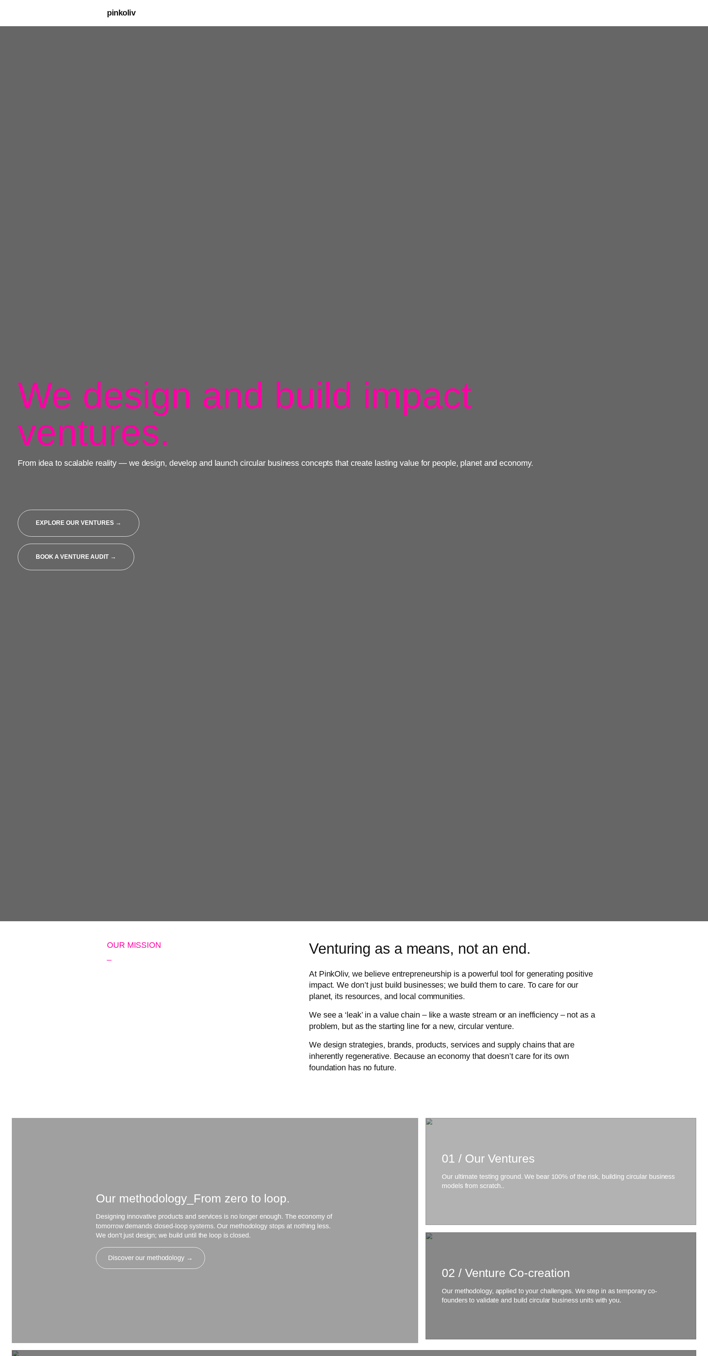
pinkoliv (121, 12)
